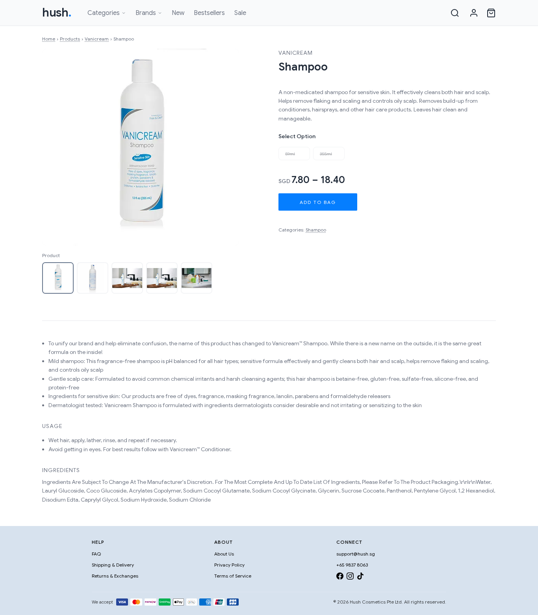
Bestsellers (209, 13)
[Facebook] (339, 577)
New (178, 13)
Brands (145, 13)
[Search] (455, 13)
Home (48, 39)
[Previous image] (56, 147)
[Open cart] (491, 13)
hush (57, 12)
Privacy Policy (229, 565)
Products (70, 39)
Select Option (296, 136)
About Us (224, 554)
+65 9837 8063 (352, 565)
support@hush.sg (355, 554)
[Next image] (225, 147)
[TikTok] (360, 577)
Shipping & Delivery (113, 565)
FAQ (96, 554)
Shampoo (316, 230)
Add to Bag (318, 202)
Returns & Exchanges (115, 576)
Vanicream (97, 39)
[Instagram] (350, 577)
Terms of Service (232, 576)
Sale (240, 13)
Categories (103, 13)
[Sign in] (474, 13)
